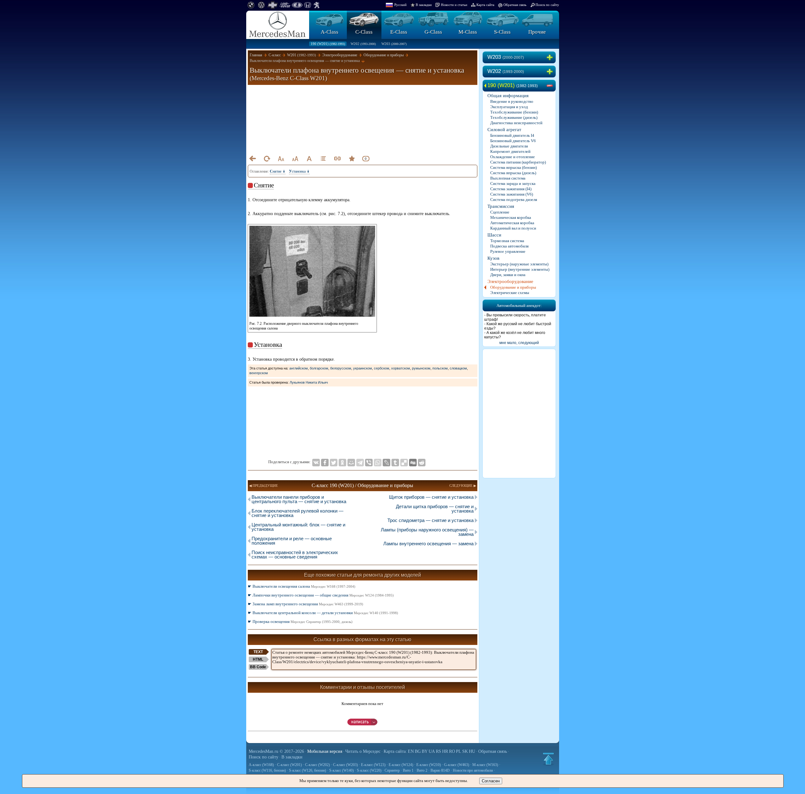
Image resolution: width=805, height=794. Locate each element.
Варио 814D (440, 770)
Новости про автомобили (473, 770)
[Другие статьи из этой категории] (323, 158)
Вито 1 (408, 770)
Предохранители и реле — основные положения (292, 541)
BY (425, 751)
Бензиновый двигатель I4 (512, 135)
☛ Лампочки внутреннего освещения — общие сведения (321, 595)
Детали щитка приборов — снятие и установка (435, 509)
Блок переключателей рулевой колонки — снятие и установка (297, 513)
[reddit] (421, 462)
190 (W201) (328, 44)
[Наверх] (548, 758)
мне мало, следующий (519, 343)
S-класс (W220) (369, 770)
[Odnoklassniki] (342, 462)
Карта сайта (485, 5)
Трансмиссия (500, 206)
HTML (258, 659)
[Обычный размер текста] (309, 158)
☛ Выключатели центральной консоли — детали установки (323, 612)
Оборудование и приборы (513, 287)
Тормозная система (507, 240)
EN (411, 751)
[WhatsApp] (377, 462)
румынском (421, 368)
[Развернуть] (551, 57)
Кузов (493, 258)
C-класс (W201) (289, 765)
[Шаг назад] (252, 158)
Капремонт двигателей (510, 151)
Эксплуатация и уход (509, 106)
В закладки (424, 5)
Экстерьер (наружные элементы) (519, 264)
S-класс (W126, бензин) (307, 770)
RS (438, 751)
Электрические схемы (509, 292)
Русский (400, 5)
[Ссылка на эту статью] (337, 158)
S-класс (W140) (341, 770)
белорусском (340, 368)
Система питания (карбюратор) (518, 162)
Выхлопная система (507, 178)
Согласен (491, 781)
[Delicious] (404, 462)
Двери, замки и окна (507, 274)
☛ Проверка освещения (300, 621)
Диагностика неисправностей (516, 122)
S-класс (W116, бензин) (267, 770)
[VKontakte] (316, 462)
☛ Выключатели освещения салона (301, 586)
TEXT (258, 652)
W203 (394, 44)
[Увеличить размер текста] (295, 158)
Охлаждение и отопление (512, 156)
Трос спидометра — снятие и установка (430, 520)
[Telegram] (360, 462)
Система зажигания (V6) (511, 194)
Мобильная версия (324, 751)
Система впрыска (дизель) (513, 172)
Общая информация (508, 95)
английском (298, 368)
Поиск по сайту (547, 5)
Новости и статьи (454, 5)
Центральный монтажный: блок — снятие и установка (298, 527)
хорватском (400, 368)
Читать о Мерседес (362, 751)
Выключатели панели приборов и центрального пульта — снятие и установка (299, 499)
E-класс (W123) (373, 765)
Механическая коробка (510, 217)
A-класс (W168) (261, 765)
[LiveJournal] (386, 462)
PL (458, 751)
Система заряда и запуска (513, 183)
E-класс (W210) (428, 765)
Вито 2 (422, 770)
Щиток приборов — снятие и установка (431, 497)
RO (452, 751)
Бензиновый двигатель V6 (513, 140)
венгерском (258, 373)
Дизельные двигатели (509, 146)
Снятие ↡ (278, 171)
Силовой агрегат (504, 129)
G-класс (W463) (456, 765)
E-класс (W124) (401, 765)
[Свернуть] (551, 86)
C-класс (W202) (317, 765)
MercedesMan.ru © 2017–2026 (276, 751)
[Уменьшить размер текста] (281, 158)
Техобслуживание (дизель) (513, 117)
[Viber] (369, 462)
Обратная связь (514, 5)
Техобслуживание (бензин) (514, 112)
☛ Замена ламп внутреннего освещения (305, 604)
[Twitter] (333, 462)
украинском (362, 368)
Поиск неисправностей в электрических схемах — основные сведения (295, 554)
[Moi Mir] (351, 462)
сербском (381, 368)
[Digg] (413, 462)
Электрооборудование (510, 281)
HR (445, 751)
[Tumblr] (395, 462)
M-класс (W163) (485, 765)
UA (432, 751)
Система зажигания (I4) (510, 188)
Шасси (494, 234)
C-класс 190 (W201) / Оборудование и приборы (362, 485)
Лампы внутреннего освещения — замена (428, 543)
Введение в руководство (511, 101)
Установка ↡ (299, 171)
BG (418, 751)
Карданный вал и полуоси (513, 228)
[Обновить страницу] (266, 158)
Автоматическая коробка (512, 222)
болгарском (319, 368)
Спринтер (392, 770)
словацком (458, 368)
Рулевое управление (507, 251)
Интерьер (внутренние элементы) (519, 269)
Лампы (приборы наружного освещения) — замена (427, 532)
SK (465, 751)
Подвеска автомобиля (509, 246)
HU (472, 751)
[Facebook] (325, 462)
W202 (363, 44)
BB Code (258, 667)
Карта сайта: (395, 751)
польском (440, 368)
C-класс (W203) (345, 765)
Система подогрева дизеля (513, 199)
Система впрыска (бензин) (513, 167)
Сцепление (499, 212)
